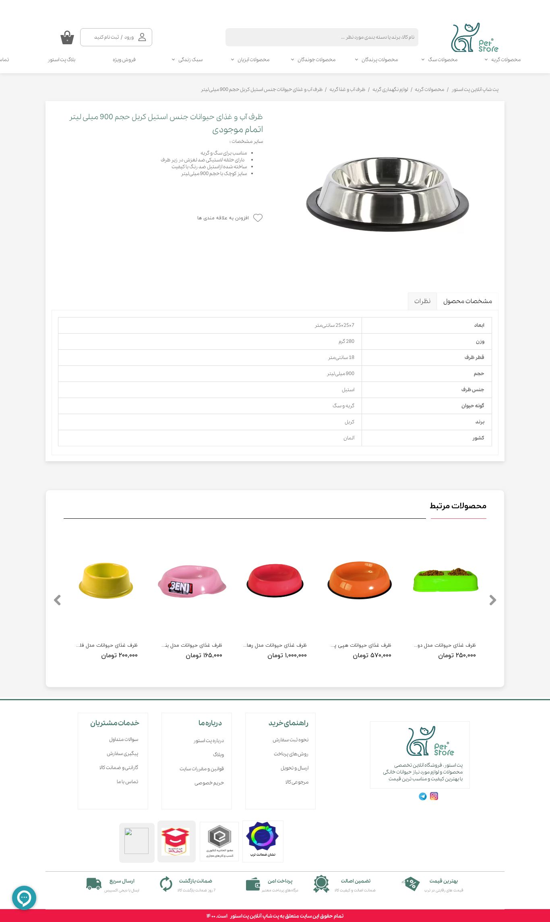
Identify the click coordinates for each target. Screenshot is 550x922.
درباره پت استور (208, 740)
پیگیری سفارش (122, 753)
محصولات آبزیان (253, 59)
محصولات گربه (506, 59)
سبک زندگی (190, 59)
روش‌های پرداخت (291, 754)
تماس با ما (127, 781)
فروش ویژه (124, 59)
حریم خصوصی (209, 783)
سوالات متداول (123, 739)
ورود (129, 37)
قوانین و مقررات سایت (202, 768)
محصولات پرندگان (380, 59)
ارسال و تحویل (294, 768)
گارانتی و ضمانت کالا (118, 767)
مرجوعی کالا (296, 782)
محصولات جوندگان (316, 59)
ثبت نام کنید (106, 37)
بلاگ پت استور (61, 59)
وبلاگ (218, 754)
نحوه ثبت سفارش (290, 739)
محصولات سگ (442, 59)
